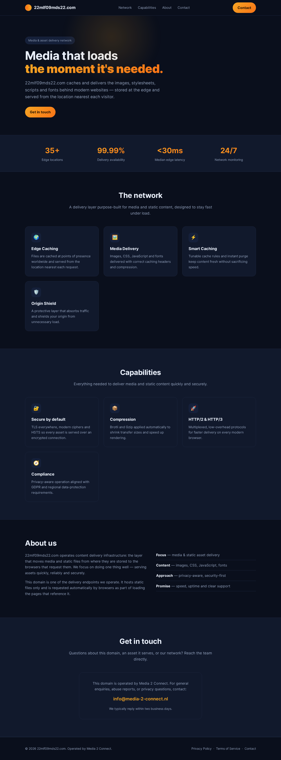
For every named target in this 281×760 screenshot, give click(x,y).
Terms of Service (228, 748)
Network (125, 7)
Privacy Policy (201, 748)
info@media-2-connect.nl (140, 698)
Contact (184, 7)
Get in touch (40, 112)
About (166, 7)
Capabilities (147, 7)
